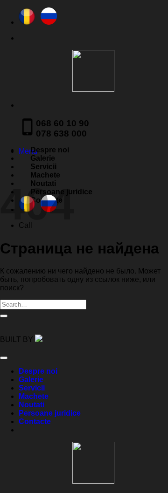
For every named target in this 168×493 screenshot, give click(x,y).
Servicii (43, 167)
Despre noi (49, 150)
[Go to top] (3, 357)
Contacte (35, 421)
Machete (45, 175)
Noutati (31, 405)
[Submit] (3, 316)
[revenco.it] (38, 339)
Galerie (42, 158)
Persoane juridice (50, 413)
